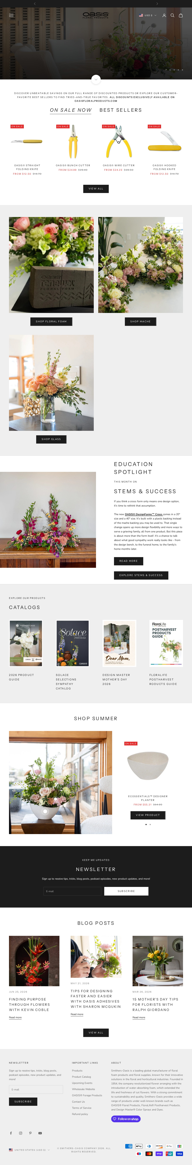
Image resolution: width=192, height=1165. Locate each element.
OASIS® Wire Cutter (119, 165)
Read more (15, 1017)
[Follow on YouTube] (40, 1133)
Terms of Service (81, 1108)
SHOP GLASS (51, 439)
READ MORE (128, 561)
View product (148, 815)
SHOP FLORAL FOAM (51, 321)
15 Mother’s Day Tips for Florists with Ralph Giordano (155, 1004)
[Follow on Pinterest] (30, 1133)
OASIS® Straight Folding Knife (27, 167)
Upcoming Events (82, 1083)
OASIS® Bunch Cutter (73, 165)
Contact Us (78, 1102)
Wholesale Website (83, 1089)
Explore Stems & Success (141, 575)
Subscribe (126, 891)
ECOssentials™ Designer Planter (148, 798)
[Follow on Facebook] (11, 1133)
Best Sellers (121, 110)
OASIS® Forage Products (87, 1095)
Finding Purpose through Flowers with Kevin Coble (29, 1004)
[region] (96, 43)
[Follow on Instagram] (20, 1133)
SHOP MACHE (140, 321)
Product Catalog (81, 1077)
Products (77, 1070)
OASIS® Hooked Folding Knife (164, 167)
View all (96, 188)
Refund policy (80, 1114)
